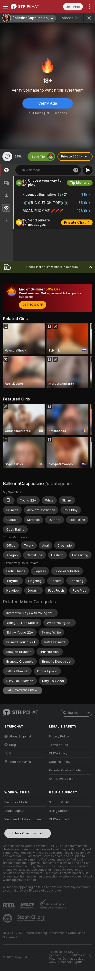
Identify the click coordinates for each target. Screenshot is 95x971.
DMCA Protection (61, 819)
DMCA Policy (58, 753)
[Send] (88, 170)
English (72, 712)
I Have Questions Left (27, 833)
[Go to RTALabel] (9, 906)
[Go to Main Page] (29, 6)
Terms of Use (58, 745)
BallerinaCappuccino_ (24, 483)
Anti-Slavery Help (61, 779)
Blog (12, 745)
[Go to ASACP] (28, 905)
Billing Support (59, 811)
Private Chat (75, 222)
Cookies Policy (59, 762)
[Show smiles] (76, 170)
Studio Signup (14, 811)
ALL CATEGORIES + (22, 690)
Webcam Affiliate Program (22, 819)
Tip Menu (78, 183)
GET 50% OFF (32, 304)
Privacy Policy (59, 736)
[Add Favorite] (7, 156)
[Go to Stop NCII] (31, 918)
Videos (71, 18)
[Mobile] (9, 500)
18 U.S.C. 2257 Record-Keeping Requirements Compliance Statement (44, 935)
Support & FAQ (59, 802)
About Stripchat (20, 736)
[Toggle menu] (5, 6)
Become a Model (16, 802)
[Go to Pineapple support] (8, 918)
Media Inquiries (20, 762)
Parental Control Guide (65, 770)
